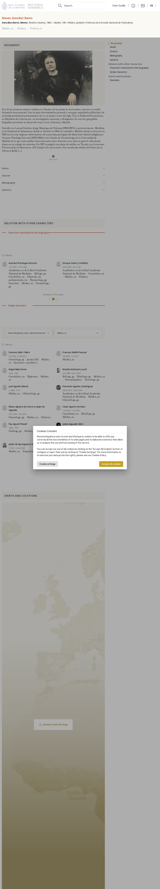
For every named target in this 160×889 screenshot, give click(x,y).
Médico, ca (7, 28)
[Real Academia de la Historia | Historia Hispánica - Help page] (133, 5)
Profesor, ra (36, 28)
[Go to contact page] (143, 5)
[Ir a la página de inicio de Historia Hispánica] (34, 5)
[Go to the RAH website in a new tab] (13, 5)
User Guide (119, 5)
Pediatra (21, 28)
